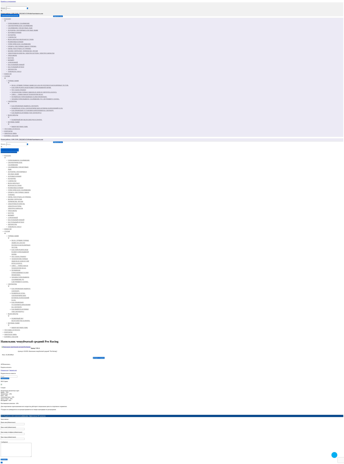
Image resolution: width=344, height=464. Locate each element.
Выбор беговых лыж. (19, 126)
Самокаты (12, 37)
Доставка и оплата (12, 129)
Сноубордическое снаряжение (20, 25)
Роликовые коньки (15, 42)
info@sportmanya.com (36, 13)
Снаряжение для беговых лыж (20, 28)
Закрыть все (13, 370)
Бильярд (11, 60)
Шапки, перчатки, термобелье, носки (23, 51)
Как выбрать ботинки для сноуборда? (26, 113)
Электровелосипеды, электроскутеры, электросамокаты (31, 53)
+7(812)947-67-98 (23, 13)
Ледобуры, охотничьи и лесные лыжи (23, 30)
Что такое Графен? (18, 90)
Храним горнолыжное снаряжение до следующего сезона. (35, 99)
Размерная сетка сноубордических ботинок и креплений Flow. (37, 108)
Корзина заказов (11, 136)
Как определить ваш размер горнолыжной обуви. (31, 87)
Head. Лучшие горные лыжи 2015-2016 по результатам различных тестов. (40, 85)
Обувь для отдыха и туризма (19, 48)
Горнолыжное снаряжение (19, 23)
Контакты (8, 131)
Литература (12, 69)
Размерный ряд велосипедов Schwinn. (26, 119)
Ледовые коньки (14, 32)
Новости (7, 74)
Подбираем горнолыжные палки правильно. (29, 97)
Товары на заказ (14, 71)
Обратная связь (58, 16)
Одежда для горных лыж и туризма (22, 46)
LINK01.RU (24, 416)
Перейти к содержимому (8, 1)
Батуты (11, 58)
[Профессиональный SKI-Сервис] (1, 384)
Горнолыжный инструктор (10, 15)
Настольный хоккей (16, 64)
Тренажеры (12, 55)
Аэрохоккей (13, 62)
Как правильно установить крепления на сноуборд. (32, 110)
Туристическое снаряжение (19, 44)
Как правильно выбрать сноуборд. (25, 106)
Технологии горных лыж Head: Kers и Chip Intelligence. (34, 92)
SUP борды (12, 35)
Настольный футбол (16, 67)
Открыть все (4, 370)
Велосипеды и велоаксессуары (21, 39)
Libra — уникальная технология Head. (27, 94)
